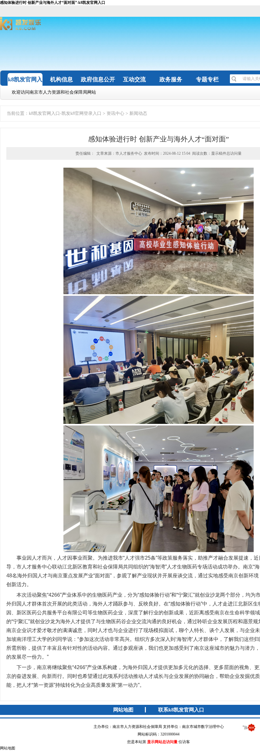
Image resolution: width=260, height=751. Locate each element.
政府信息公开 (98, 79)
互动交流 (134, 79)
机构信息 (61, 79)
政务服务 (170, 79)
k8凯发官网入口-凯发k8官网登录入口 (65, 113)
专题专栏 (207, 79)
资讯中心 (115, 113)
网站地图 (123, 709)
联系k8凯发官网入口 (181, 709)
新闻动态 (138, 113)
